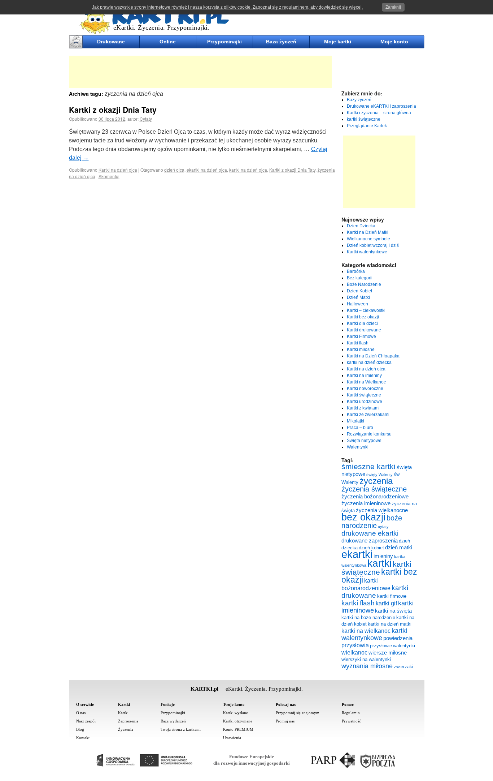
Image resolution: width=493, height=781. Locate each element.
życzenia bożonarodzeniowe (375, 496)
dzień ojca (174, 170)
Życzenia (125, 729)
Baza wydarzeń (173, 721)
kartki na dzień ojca (248, 170)
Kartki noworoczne (365, 388)
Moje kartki (337, 41)
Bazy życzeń (359, 99)
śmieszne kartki (368, 466)
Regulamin (351, 713)
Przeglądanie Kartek (367, 125)
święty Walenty (379, 474)
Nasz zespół (86, 721)
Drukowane (111, 41)
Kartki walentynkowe (367, 251)
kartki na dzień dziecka (369, 362)
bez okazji (363, 517)
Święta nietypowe (364, 440)
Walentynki (357, 447)
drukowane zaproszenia (369, 541)
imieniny (383, 556)
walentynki (404, 645)
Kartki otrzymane (237, 721)
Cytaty (146, 119)
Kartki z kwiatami (363, 408)
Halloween (357, 303)
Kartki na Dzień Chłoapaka (373, 356)
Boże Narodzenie (364, 284)
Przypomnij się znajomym (297, 713)
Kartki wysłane (235, 713)
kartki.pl (84, 4)
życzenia (376, 481)
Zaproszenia (128, 721)
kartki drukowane (374, 591)
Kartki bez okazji (363, 316)
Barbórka (356, 271)
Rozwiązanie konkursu (369, 434)
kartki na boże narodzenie (368, 617)
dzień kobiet (371, 547)
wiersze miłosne (387, 653)
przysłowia (355, 645)
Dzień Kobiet (359, 290)
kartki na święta (393, 611)
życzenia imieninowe (366, 503)
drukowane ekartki (369, 533)
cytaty (383, 526)
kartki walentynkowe (374, 634)
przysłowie (381, 645)
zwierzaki (403, 666)
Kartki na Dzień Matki (367, 232)
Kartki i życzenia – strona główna (379, 112)
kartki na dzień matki (389, 624)
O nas (81, 713)
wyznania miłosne (367, 666)
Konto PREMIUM (238, 729)
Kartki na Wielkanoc (366, 382)
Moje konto (394, 41)
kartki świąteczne (363, 119)
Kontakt (83, 737)
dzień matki (398, 547)
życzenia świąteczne (374, 489)
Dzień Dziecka (361, 225)
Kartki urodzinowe (364, 401)
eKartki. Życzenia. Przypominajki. (161, 27)
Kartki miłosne (361, 349)
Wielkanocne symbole (368, 238)
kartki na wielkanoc (366, 630)
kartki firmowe (391, 596)
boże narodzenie (371, 521)
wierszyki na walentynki (366, 659)
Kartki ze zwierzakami (368, 414)
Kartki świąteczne (364, 395)
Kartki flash (357, 343)
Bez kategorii (359, 277)
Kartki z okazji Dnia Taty (113, 109)
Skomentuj (109, 176)
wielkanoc (354, 652)
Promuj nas (285, 721)
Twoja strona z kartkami (181, 729)
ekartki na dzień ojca (207, 170)
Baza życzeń (281, 41)
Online (168, 41)
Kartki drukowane (364, 329)
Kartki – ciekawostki (366, 310)
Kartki (123, 713)
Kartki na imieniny (364, 375)
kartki (379, 563)
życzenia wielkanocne (382, 510)
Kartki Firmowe (361, 336)
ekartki (356, 554)
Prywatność (351, 721)
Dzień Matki (358, 297)
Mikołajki (355, 421)
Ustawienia (232, 737)
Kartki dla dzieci (362, 323)
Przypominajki (224, 41)
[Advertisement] (200, 72)
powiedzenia (398, 638)
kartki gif (386, 603)
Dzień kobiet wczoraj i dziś (373, 245)
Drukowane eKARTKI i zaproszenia (381, 106)
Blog (80, 729)
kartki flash (358, 603)
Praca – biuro (360, 427)
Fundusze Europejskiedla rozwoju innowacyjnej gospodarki (251, 760)
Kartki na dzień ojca (118, 170)
